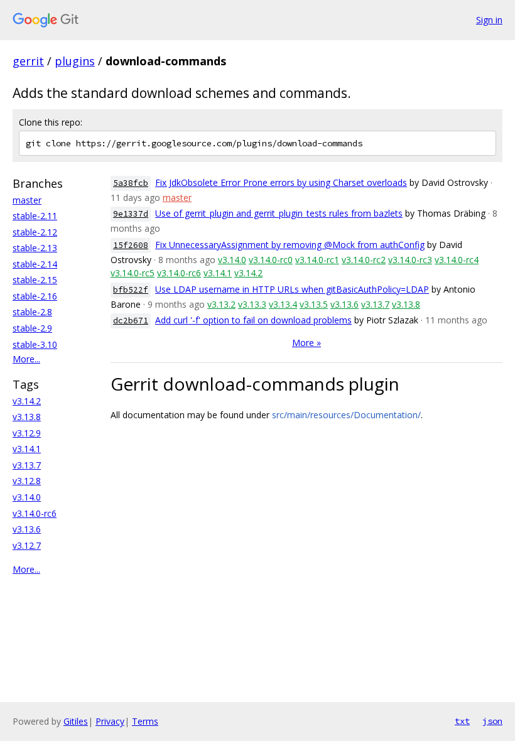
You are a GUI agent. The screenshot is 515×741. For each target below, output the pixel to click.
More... (26, 359)
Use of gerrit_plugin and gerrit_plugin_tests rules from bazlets (279, 213)
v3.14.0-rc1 (317, 260)
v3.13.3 (252, 304)
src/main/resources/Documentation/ (346, 415)
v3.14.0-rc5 (132, 273)
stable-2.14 (35, 264)
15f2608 (130, 245)
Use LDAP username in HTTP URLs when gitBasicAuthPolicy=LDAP (292, 289)
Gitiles (75, 721)
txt (462, 721)
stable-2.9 (32, 328)
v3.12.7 (27, 545)
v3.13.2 (221, 304)
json (492, 721)
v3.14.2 (27, 401)
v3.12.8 (27, 481)
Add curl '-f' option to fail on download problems (253, 320)
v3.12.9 (27, 433)
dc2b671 (130, 320)
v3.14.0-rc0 (271, 260)
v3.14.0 (27, 497)
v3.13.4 (283, 304)
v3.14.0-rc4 (457, 260)
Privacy (109, 721)
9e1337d (130, 213)
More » (306, 343)
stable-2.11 (35, 216)
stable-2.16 (35, 296)
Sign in (489, 20)
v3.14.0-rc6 (35, 513)
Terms (145, 721)
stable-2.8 (32, 312)
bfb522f (130, 289)
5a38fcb (130, 183)
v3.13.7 (27, 465)
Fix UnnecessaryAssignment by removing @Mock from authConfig (290, 245)
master (27, 200)
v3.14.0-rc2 (364, 260)
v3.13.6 (27, 529)
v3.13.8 (27, 417)
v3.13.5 (314, 304)
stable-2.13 (35, 248)
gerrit (28, 60)
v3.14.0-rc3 (410, 260)
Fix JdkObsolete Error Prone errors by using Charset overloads (281, 182)
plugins (75, 60)
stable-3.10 (35, 344)
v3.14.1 (27, 449)
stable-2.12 (35, 232)
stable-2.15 (35, 280)
